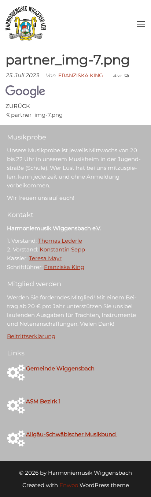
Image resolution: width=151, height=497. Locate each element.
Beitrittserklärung (31, 336)
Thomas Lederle (60, 240)
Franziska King (80, 75)
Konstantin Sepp (62, 249)
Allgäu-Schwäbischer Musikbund (71, 434)
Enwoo (68, 485)
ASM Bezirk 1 (43, 401)
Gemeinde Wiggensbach (60, 368)
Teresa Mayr (45, 258)
